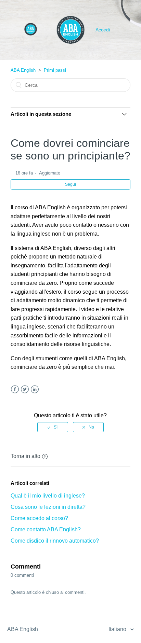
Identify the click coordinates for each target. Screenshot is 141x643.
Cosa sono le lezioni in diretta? (48, 507)
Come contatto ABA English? (46, 529)
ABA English (23, 70)
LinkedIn (34, 389)
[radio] (52, 427)
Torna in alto (25, 456)
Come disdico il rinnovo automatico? (55, 541)
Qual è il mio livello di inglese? (48, 496)
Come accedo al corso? (39, 518)
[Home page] (30, 34)
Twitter (25, 389)
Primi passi (55, 70)
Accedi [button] (102, 29)
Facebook (15, 389)
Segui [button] (70, 184)
